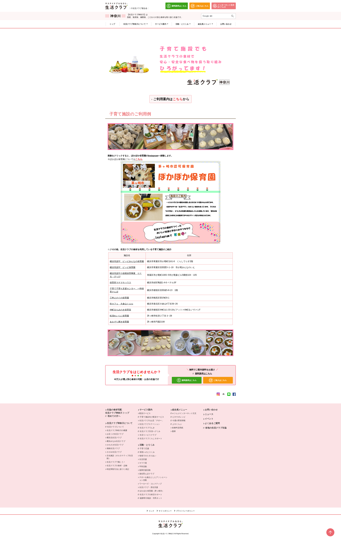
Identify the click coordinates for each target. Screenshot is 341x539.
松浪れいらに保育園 (119, 316)
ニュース (209, 414)
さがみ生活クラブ (114, 452)
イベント (209, 419)
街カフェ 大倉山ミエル (121, 304)
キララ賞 (143, 463)
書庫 (174, 431)
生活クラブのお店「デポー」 (151, 420)
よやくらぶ (177, 424)
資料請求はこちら (203, 373)
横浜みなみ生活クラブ (116, 441)
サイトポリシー (165, 511)
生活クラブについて (116, 427)
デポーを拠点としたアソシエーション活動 (153, 478)
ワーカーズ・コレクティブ (150, 484)
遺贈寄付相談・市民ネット (151, 498)
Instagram (153, 156)
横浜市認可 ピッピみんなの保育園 (127, 261)
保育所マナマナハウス (120, 282)
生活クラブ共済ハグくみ (151, 431)
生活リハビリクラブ (148, 435)
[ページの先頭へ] (330, 532)
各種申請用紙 (177, 428)
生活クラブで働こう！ (116, 462)
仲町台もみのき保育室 (120, 310)
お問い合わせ (211, 409)
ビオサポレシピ (179, 417)
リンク (151, 511)
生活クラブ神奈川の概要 (117, 430)
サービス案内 (146, 409)
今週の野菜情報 (179, 420)
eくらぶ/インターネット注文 (185, 413)
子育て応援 (145, 448)
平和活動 (143, 466)
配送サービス (145, 413)
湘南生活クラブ (113, 448)
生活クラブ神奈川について (120, 423)
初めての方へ (114, 416)
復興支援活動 (145, 470)
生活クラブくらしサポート (151, 438)
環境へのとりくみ (148, 452)
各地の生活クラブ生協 (216, 428)
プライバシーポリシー (185, 511)
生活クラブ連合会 (139, 8)
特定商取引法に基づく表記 (118, 469)
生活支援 (143, 459)
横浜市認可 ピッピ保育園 (122, 267)
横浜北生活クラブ (114, 437)
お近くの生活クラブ (115, 434)
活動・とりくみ (147, 445)
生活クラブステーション (149, 424)
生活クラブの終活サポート (151, 494)
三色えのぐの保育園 (119, 298)
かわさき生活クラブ (115, 445)
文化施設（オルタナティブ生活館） (120, 456)
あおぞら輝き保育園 (119, 322)
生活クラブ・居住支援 (148, 487)
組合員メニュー (179, 409)
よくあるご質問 (212, 423)
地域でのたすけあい (147, 456)
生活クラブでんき (148, 428)
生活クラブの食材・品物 (117, 465)
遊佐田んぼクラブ (146, 474)
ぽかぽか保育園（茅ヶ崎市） (152, 491)
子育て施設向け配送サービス (152, 417)
